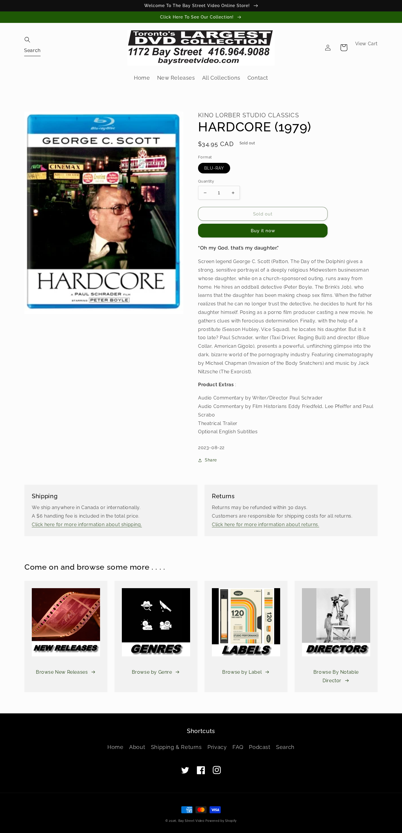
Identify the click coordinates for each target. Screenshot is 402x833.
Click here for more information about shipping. (87, 524)
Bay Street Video (191, 820)
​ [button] (32, 50)
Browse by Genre (152, 672)
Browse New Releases (62, 672)
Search (285, 747)
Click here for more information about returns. (265, 524)
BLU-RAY (214, 168)
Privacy (217, 747)
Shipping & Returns (176, 747)
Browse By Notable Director (336, 676)
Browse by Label (242, 672)
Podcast (259, 747)
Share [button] (211, 460)
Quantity (206, 181)
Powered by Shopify (221, 820)
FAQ (237, 747)
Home (115, 747)
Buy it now (263, 230)
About (137, 747)
